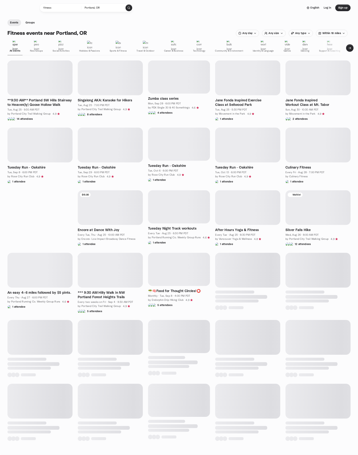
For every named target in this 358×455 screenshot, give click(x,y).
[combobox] (104, 8)
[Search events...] (128, 7)
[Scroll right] (350, 48)
